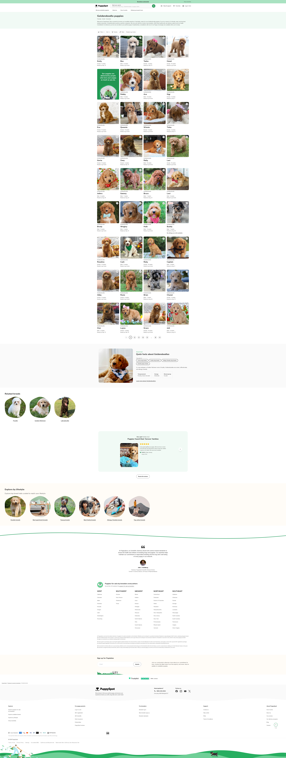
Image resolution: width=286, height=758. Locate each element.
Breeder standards (143, 716)
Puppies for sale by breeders (14, 683)
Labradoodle (65, 421)
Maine (155, 603)
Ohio (136, 622)
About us (114, 10)
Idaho (98, 600)
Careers (269, 725)
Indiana (136, 597)
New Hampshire (158, 613)
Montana (99, 603)
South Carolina (176, 619)
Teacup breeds (65, 520)
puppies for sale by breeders (126, 586)
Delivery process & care (137, 10)
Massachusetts (157, 609)
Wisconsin (137, 628)
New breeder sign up (144, 712)
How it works (124, 10)
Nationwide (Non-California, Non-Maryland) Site (67, 742)
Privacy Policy (20, 742)
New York (156, 619)
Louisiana (174, 609)
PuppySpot (4, 683)
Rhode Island (157, 625)
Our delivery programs (272, 719)
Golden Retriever (40, 421)
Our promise (270, 716)
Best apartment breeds (40, 520)
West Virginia (175, 628)
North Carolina (176, 616)
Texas (117, 603)
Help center (206, 712)
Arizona (118, 594)
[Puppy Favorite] (117, 38)
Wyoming (99, 619)
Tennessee (175, 622)
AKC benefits (78, 716)
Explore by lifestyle (13, 717)
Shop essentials (12, 720)
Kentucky (174, 606)
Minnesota (137, 609)
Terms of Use (11, 742)
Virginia (174, 625)
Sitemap (27, 742)
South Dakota (138, 625)
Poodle (15, 421)
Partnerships (78, 722)
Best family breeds (90, 520)
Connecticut (157, 594)
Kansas (137, 603)
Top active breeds (139, 520)
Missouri (137, 613)
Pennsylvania (157, 622)
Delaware (156, 597)
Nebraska (137, 616)
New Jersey (157, 616)
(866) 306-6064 (161, 691)
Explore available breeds (14, 714)
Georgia (174, 603)
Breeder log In (142, 709)
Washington (100, 616)
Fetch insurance (79, 719)
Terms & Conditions (208, 719)
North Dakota (138, 619)
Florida (174, 600)
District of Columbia (159, 600)
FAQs (204, 716)
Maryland (156, 606)
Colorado (99, 597)
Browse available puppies (102, 10)
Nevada (99, 606)
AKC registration (79, 712)
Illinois (136, 594)
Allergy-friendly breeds (114, 520)
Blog (268, 722)
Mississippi (175, 613)
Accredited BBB (35, 742)
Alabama (174, 594)
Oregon (99, 609)
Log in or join (78, 709)
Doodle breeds (15, 520)
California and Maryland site (47, 742)
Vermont (156, 628)
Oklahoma (118, 600)
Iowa (136, 600)
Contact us (206, 709)
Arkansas (174, 597)
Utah (98, 613)
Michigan (137, 606)
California (99, 594)
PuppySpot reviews (80, 725)
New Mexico (119, 597)
